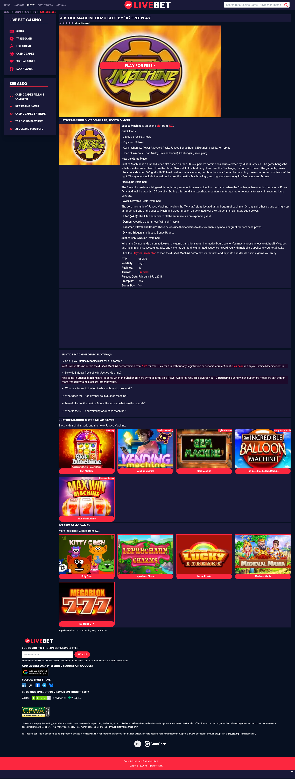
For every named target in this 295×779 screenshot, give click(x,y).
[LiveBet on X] (31, 685)
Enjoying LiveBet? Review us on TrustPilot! (55, 692)
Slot (159, 125)
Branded (143, 272)
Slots (26, 12)
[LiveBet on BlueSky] (51, 685)
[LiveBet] (147, 5)
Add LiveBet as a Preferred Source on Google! (57, 666)
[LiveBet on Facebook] (38, 685)
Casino (18, 12)
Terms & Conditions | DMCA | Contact (147, 761)
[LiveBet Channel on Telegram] (44, 685)
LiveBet (7, 12)
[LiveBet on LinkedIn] (24, 685)
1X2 (34, 12)
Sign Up (82, 654)
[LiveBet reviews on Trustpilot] (54, 698)
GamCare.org (232, 733)
